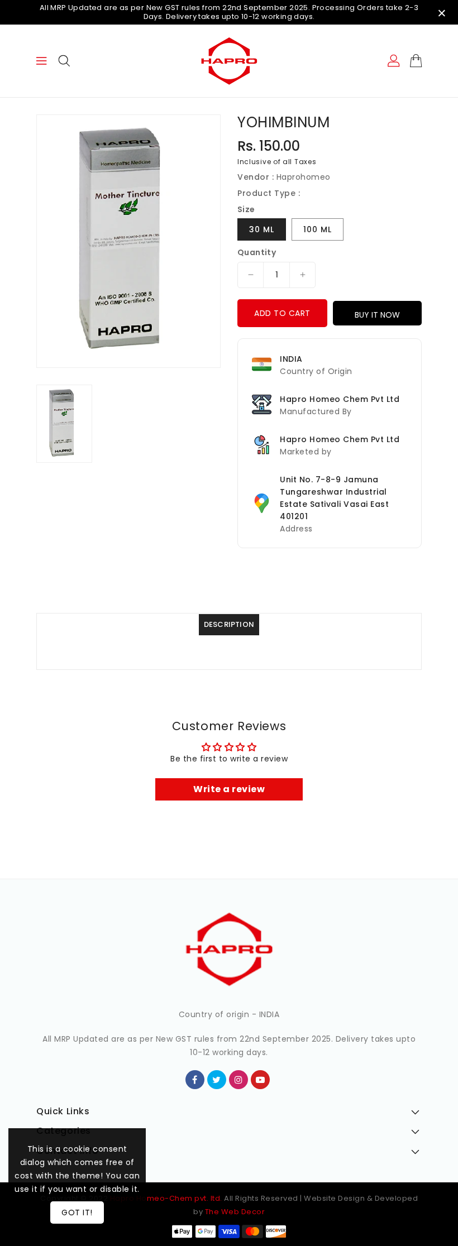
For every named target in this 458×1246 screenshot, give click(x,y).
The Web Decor (235, 1211)
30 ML (261, 229)
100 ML (317, 229)
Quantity (256, 252)
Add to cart (282, 313)
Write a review (229, 789)
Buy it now (377, 314)
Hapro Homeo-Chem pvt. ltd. (165, 1198)
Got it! (77, 1212)
